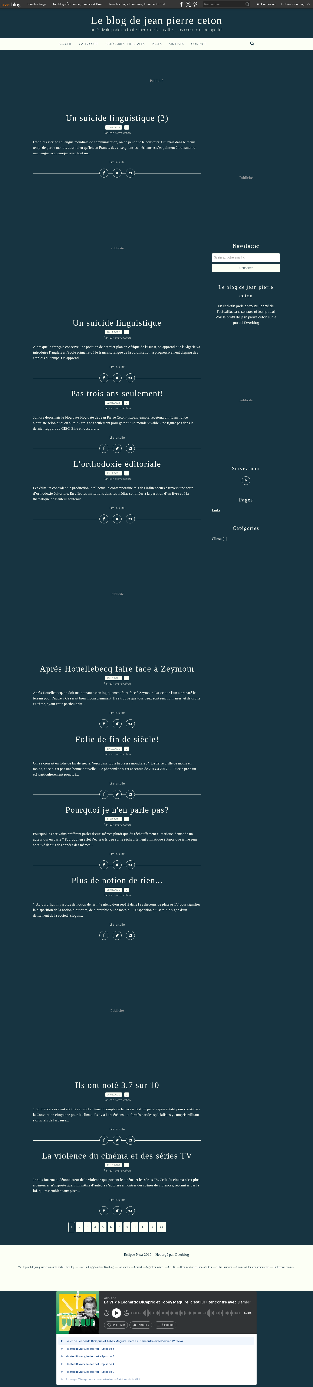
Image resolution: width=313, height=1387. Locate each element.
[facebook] (181, 4)
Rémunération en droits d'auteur (196, 1267)
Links (216, 510)
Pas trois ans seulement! (117, 393)
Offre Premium (224, 1267)
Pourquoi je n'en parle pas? (117, 810)
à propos (167, 1325)
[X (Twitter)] (188, 4)
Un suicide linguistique (117, 323)
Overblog (182, 1255)
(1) (219, 539)
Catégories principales (125, 44)
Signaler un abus (155, 1267)
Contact (198, 44)
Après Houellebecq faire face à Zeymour (117, 668)
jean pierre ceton (254, 317)
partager (143, 1325)
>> (161, 1227)
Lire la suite (117, 162)
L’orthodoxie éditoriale (117, 464)
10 (143, 1227)
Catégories (88, 44)
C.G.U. (172, 1267)
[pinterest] (195, 4)
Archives (176, 44)
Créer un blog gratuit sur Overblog (96, 1267)
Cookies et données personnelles (252, 1267)
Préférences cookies (284, 1267)
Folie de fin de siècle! (117, 739)
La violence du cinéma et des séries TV (117, 1155)
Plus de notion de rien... (117, 880)
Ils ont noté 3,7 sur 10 (117, 1085)
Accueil (65, 44)
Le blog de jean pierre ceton (156, 20)
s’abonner (118, 1325)
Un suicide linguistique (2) (117, 118)
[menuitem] (65, 44)
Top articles (124, 1267)
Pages (157, 44)
